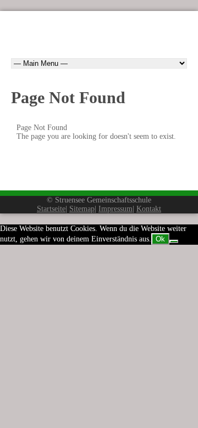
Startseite (51, 209)
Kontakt (148, 209)
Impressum (115, 209)
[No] (173, 241)
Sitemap (82, 209)
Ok (160, 239)
